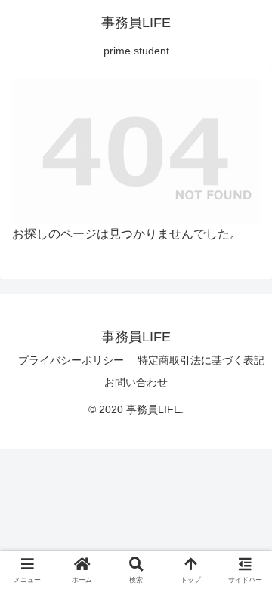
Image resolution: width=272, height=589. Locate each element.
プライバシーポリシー (71, 360)
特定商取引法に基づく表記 (201, 360)
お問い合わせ (136, 382)
